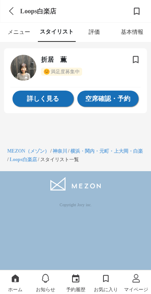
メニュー (19, 32)
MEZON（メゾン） (28, 151)
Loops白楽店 (23, 159)
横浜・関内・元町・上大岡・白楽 (106, 151)
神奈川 (60, 151)
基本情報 (132, 32)
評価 (94, 32)
